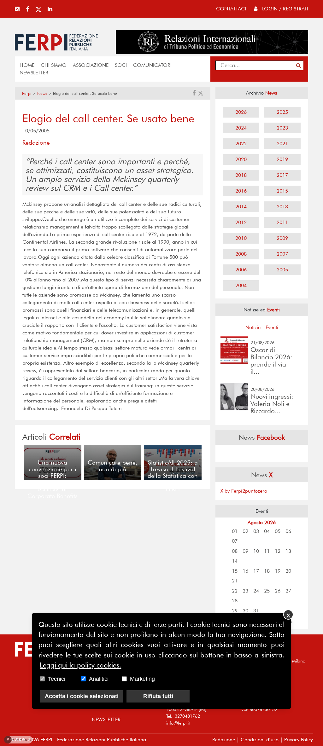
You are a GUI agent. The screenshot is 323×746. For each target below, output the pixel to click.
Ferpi (26, 93)
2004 (241, 285)
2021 (282, 144)
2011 (282, 222)
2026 (241, 112)
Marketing (142, 679)
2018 (241, 175)
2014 (241, 207)
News (42, 93)
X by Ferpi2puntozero (243, 491)
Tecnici (56, 679)
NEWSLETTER (34, 73)
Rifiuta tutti (158, 696)
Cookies (19, 740)
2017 (282, 175)
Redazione (223, 740)
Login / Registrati (284, 9)
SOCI (121, 65)
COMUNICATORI (152, 65)
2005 (282, 270)
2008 (241, 254)
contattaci (231, 9)
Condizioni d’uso (260, 740)
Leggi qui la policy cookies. (80, 665)
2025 (282, 112)
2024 (241, 128)
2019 (282, 159)
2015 (282, 191)
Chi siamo (54, 65)
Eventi (272, 327)
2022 (241, 144)
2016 (241, 191)
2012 (241, 222)
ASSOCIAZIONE (91, 65)
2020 (241, 159)
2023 (282, 128)
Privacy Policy (298, 740)
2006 (241, 270)
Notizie (253, 327)
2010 (241, 238)
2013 (282, 207)
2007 (282, 254)
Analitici (99, 679)
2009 (282, 238)
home (27, 65)
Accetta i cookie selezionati (82, 696)
